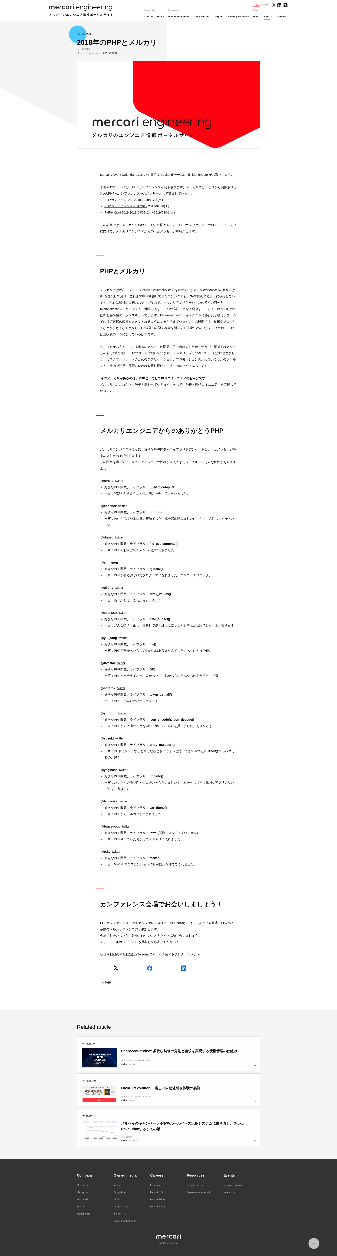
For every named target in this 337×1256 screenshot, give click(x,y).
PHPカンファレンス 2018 (122, 200)
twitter (119, 481)
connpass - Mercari (233, 1185)
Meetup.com (229, 1192)
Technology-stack (178, 16)
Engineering (156, 1185)
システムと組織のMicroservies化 (151, 290)
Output (218, 16)
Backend (85, 48)
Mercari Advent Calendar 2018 (121, 174)
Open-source (201, 16)
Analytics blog (121, 1206)
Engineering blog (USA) (125, 1221)
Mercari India (83, 1213)
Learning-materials (237, 16)
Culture (148, 16)
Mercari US (82, 1199)
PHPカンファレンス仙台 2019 (125, 206)
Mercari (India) (157, 1206)
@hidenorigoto (197, 174)
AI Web (117, 1199)
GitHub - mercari (195, 1185)
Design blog (119, 1192)
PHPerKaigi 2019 (116, 212)
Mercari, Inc (83, 1185)
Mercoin (81, 1206)
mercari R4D (120, 1213)
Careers (281, 16)
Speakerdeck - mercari (198, 1192)
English (265, 5)
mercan (117, 1185)
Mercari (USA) (157, 1199)
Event (256, 16)
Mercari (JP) (156, 1192)
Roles (160, 16)
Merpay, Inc (83, 1192)
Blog (266, 16)
